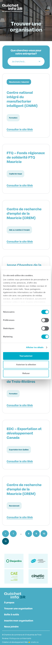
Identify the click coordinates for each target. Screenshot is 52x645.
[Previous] (5, 533)
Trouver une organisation (18, 608)
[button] (48, 8)
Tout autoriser (26, 356)
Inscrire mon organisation (18, 620)
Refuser (26, 373)
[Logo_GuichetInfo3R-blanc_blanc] (12, 8)
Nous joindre (11, 626)
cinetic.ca (34, 642)
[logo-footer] (14, 595)
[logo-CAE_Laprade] (13, 576)
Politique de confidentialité (20, 638)
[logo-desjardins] (13, 561)
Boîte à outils (11, 614)
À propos (9, 602)
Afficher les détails (35, 347)
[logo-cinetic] (38, 576)
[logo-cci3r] (38, 561)
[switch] (42, 320)
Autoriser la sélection (26, 364)
